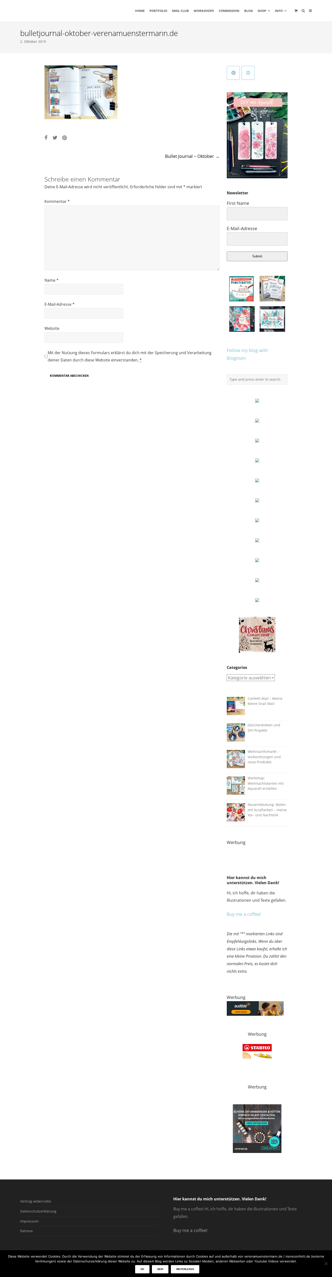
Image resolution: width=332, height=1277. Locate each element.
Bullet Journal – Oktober (192, 156)
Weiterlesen (185, 1269)
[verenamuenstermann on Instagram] (248, 73)
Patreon (26, 1231)
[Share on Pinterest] (64, 137)
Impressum (29, 1221)
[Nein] (325, 1263)
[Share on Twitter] (54, 137)
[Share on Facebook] (46, 137)
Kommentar (57, 201)
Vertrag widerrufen (35, 1201)
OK (142, 1269)
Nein (160, 1269)
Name (51, 280)
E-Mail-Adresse (59, 304)
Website (51, 328)
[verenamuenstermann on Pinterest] (233, 73)
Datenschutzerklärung (38, 1211)
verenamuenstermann (66, 11)
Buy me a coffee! (244, 914)
